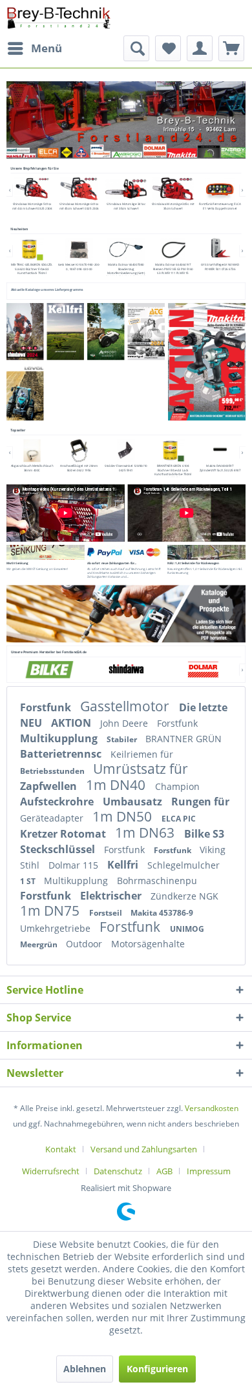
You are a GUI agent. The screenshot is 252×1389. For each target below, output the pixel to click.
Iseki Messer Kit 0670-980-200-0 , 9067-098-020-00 (79, 266)
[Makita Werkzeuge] (182, 152)
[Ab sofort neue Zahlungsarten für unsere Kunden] (126, 552)
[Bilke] (49, 669)
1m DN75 (51, 910)
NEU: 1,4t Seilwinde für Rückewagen (192, 563)
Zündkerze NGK (184, 896)
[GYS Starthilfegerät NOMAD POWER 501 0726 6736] (219, 249)
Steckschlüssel (59, 849)
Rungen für (200, 801)
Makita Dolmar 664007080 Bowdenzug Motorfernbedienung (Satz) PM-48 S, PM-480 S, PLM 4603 (126, 270)
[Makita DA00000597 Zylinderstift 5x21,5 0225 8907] (219, 450)
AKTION (72, 723)
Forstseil (106, 912)
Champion (177, 786)
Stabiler (123, 739)
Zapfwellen (49, 786)
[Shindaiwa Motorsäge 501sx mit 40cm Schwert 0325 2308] (31, 188)
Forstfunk (47, 707)
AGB (164, 1171)
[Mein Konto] (200, 48)
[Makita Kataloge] (126, 614)
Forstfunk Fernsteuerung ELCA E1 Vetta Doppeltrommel (220, 206)
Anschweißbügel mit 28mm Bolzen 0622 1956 (79, 468)
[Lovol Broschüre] (24, 392)
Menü (46, 48)
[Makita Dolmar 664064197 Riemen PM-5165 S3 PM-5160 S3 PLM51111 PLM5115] (173, 249)
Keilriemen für (141, 754)
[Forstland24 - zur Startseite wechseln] (58, 17)
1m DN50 (123, 816)
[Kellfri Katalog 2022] (65, 331)
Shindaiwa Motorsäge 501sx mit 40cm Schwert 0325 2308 (32, 206)
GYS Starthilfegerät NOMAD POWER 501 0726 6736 (220, 266)
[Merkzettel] (168, 48)
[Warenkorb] (231, 48)
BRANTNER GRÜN (183, 739)
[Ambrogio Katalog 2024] (107, 331)
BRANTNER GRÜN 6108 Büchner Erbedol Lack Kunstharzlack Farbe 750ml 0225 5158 (173, 472)
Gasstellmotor (126, 706)
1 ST (28, 881)
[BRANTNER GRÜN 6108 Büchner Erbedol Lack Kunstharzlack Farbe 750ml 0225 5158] (173, 450)
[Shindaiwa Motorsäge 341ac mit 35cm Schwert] (126, 188)
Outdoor (85, 944)
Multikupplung (60, 738)
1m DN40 (117, 785)
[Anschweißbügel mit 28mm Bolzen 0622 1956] (79, 450)
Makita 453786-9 (162, 912)
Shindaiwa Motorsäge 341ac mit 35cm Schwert (126, 206)
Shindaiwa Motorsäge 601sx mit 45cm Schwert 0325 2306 (79, 206)
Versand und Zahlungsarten (143, 1149)
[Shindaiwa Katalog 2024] (25, 331)
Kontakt (60, 1149)
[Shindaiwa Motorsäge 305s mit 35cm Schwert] (173, 188)
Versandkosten (211, 1108)
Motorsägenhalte (148, 944)
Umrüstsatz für (140, 769)
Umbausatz (134, 801)
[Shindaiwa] (125, 669)
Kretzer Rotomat (64, 834)
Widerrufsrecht (50, 1171)
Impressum (209, 1171)
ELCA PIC (179, 818)
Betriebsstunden (53, 770)
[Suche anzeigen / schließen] (136, 48)
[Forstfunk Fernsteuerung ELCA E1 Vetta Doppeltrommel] (219, 188)
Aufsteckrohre (58, 801)
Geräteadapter (53, 818)
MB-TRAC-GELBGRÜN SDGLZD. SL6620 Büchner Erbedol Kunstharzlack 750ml (31, 268)
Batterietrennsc (62, 754)
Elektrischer (112, 896)
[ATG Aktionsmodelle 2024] (146, 331)
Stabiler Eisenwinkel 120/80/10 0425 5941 (126, 468)
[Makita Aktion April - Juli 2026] (206, 361)
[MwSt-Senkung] (45, 552)
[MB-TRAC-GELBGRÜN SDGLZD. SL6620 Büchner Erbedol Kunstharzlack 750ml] (31, 249)
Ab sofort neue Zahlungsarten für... (112, 563)
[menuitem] (34, 48)
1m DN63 (146, 832)
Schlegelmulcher (183, 865)
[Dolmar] (202, 669)
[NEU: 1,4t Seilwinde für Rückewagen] (206, 552)
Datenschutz (118, 1171)
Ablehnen (84, 1369)
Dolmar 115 (74, 865)
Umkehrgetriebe (56, 928)
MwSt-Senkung (17, 563)
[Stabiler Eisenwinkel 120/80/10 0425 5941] (126, 450)
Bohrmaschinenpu (157, 880)
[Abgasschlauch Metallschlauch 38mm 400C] (31, 450)
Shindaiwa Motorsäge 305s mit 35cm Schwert (173, 206)
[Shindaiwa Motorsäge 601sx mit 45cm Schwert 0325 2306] (79, 188)
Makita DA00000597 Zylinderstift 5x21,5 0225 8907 (220, 468)
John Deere (125, 723)
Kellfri (124, 865)
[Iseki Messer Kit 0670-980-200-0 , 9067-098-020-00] (79, 249)
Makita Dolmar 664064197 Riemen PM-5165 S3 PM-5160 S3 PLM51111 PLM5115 (173, 268)
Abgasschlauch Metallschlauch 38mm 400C (32, 468)
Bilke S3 (204, 834)
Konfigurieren (157, 1369)
